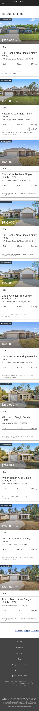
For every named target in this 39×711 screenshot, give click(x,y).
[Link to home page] (20, 3)
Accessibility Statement (17, 683)
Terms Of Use (11, 681)
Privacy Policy (25, 681)
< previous (19, 630)
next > (36, 630)
